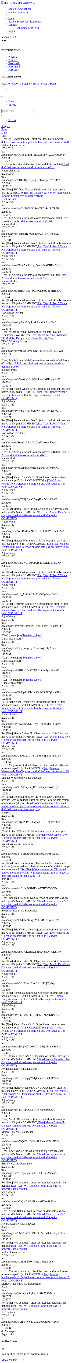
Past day (13, 60)
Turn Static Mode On (27, 27)
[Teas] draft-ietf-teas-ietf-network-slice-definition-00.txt (35, 166)
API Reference (33, 21)
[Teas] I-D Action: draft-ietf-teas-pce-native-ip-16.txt (35, 453)
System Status (48, 83)
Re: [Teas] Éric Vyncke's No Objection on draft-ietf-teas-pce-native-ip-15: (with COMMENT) (35, 935)
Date (11, 101)
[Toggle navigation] (34, 3)
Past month (14, 66)
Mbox (4, 1359)
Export (12, 120)
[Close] (2, 1348)
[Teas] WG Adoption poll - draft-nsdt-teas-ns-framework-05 (37, 142)
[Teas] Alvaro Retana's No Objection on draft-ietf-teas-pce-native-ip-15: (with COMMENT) (34, 1217)
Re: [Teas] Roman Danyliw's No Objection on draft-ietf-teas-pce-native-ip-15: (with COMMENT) (34, 999)
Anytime (13, 57)
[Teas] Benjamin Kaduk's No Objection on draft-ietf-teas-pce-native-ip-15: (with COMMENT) (35, 904)
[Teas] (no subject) (32, 635)
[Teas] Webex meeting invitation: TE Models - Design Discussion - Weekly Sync (34, 336)
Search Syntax (16, 21)
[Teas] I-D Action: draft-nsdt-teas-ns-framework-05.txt (35, 219)
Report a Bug (19, 83)
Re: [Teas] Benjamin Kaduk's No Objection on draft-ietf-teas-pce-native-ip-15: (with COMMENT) (33, 610)
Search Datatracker (18, 12)
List (3, 135)
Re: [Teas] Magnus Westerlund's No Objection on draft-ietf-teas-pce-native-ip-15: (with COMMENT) (35, 546)
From (4, 129)
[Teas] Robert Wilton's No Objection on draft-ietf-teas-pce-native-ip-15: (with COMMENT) (34, 837)
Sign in (12, 31)
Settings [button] (12, 24)
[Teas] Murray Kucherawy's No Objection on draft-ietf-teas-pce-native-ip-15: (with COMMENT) (35, 1277)
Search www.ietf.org (19, 8)
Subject (5, 126)
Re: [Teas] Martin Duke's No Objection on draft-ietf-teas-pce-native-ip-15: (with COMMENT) (35, 515)
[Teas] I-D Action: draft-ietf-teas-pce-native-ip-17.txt (35, 276)
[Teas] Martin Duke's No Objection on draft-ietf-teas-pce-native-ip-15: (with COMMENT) (33, 1125)
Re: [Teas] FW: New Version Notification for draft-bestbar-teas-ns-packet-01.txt (35, 194)
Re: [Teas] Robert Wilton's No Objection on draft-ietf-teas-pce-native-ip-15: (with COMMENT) (34, 249)
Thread (12, 104)
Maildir (13, 1359)
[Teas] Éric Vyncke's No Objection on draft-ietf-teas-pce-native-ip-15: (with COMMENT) (33, 1157)
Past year (13, 69)
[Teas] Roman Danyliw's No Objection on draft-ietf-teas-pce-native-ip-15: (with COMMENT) (35, 1062)
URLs (20, 1359)
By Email (33, 83)
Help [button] (11, 18)
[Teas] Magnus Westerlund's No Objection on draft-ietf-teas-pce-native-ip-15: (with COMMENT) (35, 771)
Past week (14, 63)
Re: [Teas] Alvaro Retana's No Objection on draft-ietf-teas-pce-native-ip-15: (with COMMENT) (33, 483)
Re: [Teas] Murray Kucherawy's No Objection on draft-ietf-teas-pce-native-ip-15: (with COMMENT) (35, 1094)
